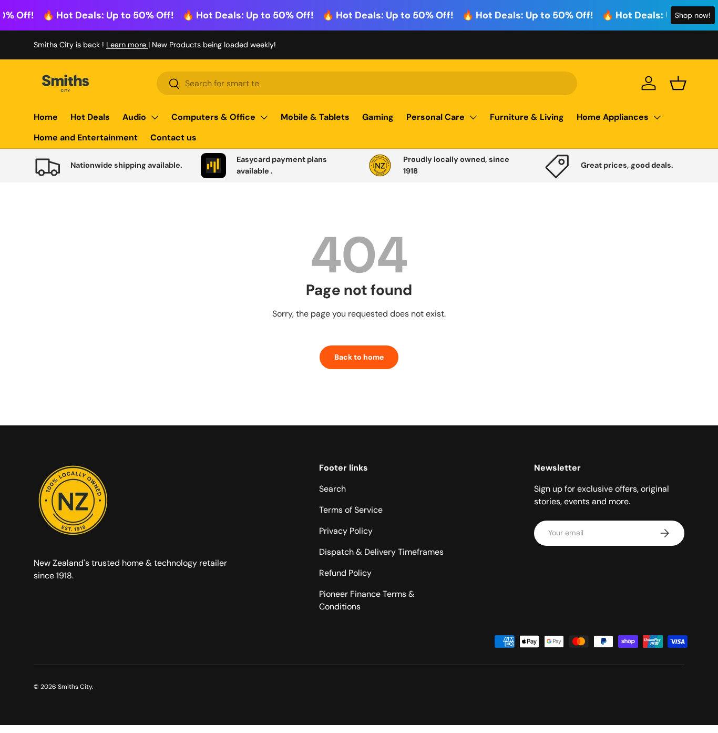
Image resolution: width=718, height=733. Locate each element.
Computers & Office (213, 117)
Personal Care (435, 117)
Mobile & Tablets (315, 117)
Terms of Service (351, 509)
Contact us (173, 137)
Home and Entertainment (86, 137)
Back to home (359, 357)
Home (46, 117)
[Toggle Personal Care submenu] (473, 117)
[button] (678, 83)
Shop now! (693, 15)
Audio (134, 117)
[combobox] (367, 83)
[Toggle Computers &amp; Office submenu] (264, 117)
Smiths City (75, 687)
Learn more (127, 44)
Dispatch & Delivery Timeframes (381, 551)
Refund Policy (345, 572)
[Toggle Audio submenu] (154, 117)
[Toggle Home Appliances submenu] (657, 117)
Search (332, 488)
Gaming (378, 117)
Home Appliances (613, 117)
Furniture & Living (527, 117)
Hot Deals (90, 117)
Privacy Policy (346, 530)
